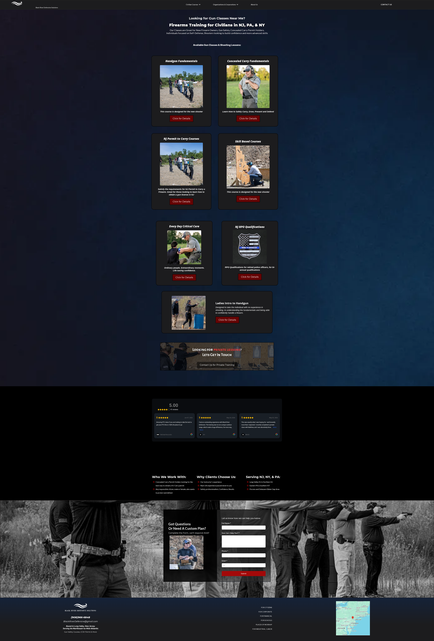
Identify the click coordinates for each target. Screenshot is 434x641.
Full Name (226, 523)
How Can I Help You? (231, 533)
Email (224, 561)
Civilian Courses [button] (192, 4)
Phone (225, 551)
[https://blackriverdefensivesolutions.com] (16, 4)
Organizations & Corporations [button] (224, 4)
